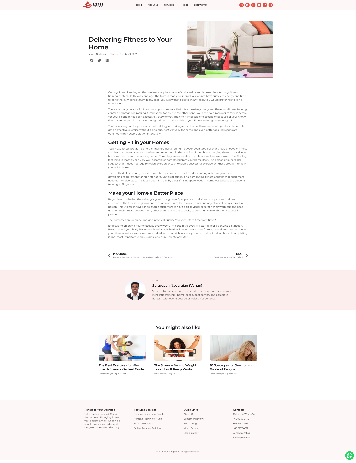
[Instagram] (253, 5)
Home (139, 5)
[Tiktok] (265, 5)
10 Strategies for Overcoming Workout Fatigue (231, 367)
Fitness (113, 54)
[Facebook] (241, 5)
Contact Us (200, 5)
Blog (186, 5)
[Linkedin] (247, 5)
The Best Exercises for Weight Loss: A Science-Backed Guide (121, 367)
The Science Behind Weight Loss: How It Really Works (175, 367)
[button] (92, 60)
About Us (153, 5)
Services (169, 5)
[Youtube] (259, 5)
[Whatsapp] (271, 5)
